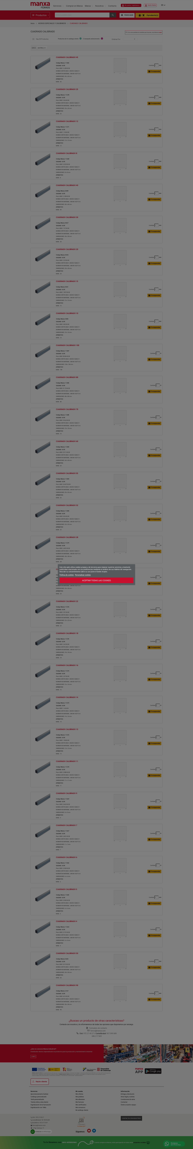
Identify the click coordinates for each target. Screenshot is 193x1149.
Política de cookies (67, 575)
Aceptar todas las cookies (96, 580)
